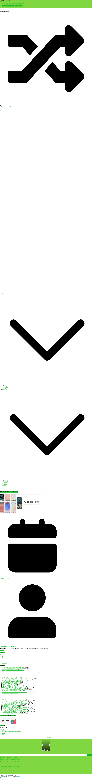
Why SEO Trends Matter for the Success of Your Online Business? (13, 713)
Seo (2, 294)
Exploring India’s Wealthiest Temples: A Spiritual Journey (12, 681)
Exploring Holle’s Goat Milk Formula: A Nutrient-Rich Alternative (13, 694)
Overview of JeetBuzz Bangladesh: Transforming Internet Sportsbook (14, 689)
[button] (47, 384)
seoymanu (2, 9)
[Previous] (42, 745)
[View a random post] (46, 104)
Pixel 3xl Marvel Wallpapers (8, 646)
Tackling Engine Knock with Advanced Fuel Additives (11, 699)
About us (4, 656)
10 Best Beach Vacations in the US (8, 676)
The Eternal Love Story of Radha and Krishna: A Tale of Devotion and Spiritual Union (16, 678)
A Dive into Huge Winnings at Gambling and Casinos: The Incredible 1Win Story (16, 691)
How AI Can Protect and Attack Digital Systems (10, 685)
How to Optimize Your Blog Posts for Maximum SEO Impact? (12, 673)
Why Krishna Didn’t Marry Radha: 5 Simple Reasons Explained (13, 680)
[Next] (50, 745)
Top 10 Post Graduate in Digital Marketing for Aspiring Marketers (13, 701)
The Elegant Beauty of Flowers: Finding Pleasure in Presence (12, 674)
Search (1, 753)
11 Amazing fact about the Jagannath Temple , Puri (10, 682)
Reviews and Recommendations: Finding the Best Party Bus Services (13, 702)
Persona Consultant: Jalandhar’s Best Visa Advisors (10, 712)
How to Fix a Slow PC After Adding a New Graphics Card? (12, 5)
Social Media (4, 389)
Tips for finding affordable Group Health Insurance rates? (11, 686)
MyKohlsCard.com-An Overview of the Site (9, 684)
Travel (3, 488)
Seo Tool (5, 388)
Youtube (5, 484)
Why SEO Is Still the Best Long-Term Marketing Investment (12, 4)
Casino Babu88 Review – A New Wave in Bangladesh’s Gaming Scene (14, 707)
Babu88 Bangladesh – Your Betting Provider (9, 706)
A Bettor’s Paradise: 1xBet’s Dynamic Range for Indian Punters (13, 675)
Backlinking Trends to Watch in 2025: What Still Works (11, 671)
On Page (5, 386)
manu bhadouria (2, 644)
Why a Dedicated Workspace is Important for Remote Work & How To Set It (15, 700)
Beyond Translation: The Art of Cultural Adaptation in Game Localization (14, 692)
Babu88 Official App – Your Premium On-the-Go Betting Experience (13, 698)
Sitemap (3, 660)
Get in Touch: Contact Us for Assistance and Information (12, 658)
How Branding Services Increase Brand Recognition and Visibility (13, 3)
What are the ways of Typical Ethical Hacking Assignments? (12, 710)
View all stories (48, 737)
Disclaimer (4, 657)
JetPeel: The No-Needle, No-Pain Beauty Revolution (11, 683)
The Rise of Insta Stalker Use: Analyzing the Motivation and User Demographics (15, 711)
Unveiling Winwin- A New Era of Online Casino (10, 690)
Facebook (6, 480)
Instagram (6, 481)
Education (4, 485)
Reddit (5, 483)
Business (3, 293)
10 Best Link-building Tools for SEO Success (10, 693)
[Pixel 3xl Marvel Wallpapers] (32, 503)
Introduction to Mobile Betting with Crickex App (10, 705)
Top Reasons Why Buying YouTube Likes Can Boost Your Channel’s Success (15, 709)
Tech (3, 486)
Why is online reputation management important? (10, 697)
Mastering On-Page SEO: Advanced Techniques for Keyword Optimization (15, 687)
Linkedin (5, 482)
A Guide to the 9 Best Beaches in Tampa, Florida (10, 677)
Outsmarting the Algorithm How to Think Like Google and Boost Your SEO (15, 708)
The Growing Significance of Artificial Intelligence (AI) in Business (13, 688)
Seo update (6, 387)
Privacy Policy (5, 659)
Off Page (5, 385)
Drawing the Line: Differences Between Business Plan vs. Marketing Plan (14, 696)
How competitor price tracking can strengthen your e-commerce (13, 6)
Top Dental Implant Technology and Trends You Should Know (12, 704)
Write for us (4, 663)
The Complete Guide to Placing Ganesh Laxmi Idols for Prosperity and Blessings (15, 679)
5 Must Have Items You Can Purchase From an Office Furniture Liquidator (14, 703)
